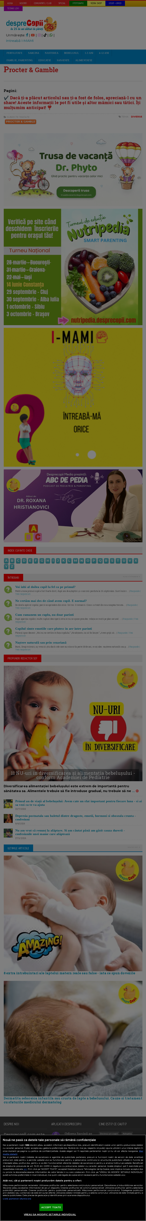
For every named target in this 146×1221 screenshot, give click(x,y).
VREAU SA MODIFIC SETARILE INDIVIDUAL (50, 1214)
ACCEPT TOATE (51, 1207)
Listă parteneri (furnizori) (17, 1198)
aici (25, 1169)
